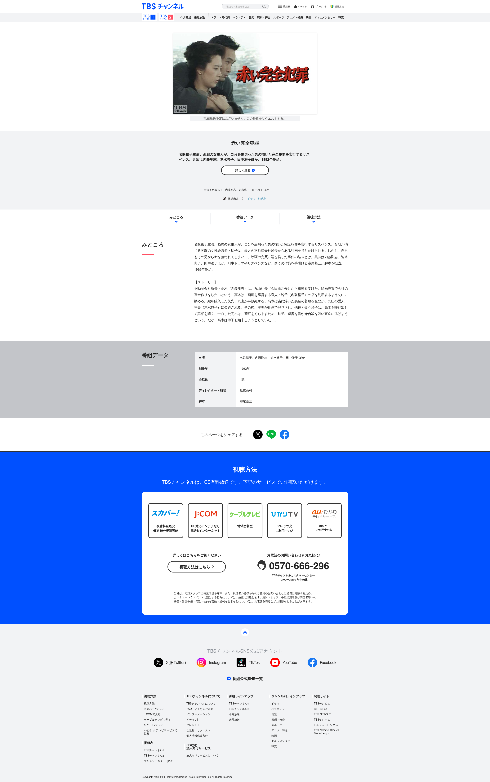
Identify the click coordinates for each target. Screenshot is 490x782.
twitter (258, 434)
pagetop (245, 632)
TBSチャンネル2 (166, 17)
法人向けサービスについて (202, 755)
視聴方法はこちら (195, 566)
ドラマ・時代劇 (220, 17)
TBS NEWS (321, 714)
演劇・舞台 (263, 17)
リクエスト (269, 118)
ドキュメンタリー (325, 17)
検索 (264, 6)
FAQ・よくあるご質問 (199, 709)
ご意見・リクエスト (198, 730)
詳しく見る (243, 170)
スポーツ (278, 17)
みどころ (176, 216)
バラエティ (239, 17)
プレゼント (321, 6)
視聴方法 (339, 6)
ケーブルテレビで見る (157, 719)
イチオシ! (192, 719)
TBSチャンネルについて (201, 703)
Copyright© (148, 776)
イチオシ (302, 6)
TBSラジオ (320, 719)
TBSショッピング (324, 725)
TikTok (254, 662)
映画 (308, 17)
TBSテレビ (320, 703)
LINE (271, 434)
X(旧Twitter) (176, 662)
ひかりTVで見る (153, 725)
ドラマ (275, 703)
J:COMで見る (152, 714)
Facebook (328, 662)
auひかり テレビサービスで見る (160, 731)
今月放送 (185, 17)
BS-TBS (318, 709)
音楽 (251, 17)
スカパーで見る (154, 709)
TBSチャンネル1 (149, 17)
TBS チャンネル (163, 6)
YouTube (290, 662)
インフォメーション (198, 714)
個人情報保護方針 (197, 735)
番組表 (286, 6)
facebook (284, 434)
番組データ (245, 216)
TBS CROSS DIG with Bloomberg (327, 731)
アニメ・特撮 (295, 17)
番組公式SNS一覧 (247, 678)
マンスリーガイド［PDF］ (160, 761)
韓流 (341, 17)
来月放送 (199, 17)
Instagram (217, 662)
